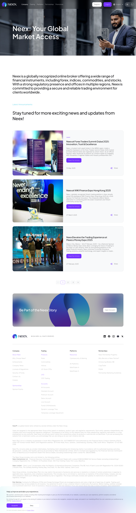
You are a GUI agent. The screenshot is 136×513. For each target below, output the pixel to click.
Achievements (17, 362)
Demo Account (46, 398)
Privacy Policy (30, 510)
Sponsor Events (17, 389)
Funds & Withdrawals (48, 405)
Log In (107, 4)
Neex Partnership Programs (108, 355)
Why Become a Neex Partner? (109, 358)
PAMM (101, 369)
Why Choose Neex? (19, 358)
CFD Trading (45, 378)
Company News (17, 365)
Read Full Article (73, 160)
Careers (15, 380)
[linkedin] (105, 336)
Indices (43, 365)
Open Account (110, 310)
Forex (43, 358)
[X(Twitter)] (122, 336)
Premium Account (47, 395)
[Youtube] (118, 336)
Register (97, 4)
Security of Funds (18, 373)
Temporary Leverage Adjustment (52, 413)
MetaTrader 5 (74, 371)
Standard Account (47, 391)
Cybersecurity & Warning (78, 358)
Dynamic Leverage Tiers (49, 409)
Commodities (45, 362)
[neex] (9, 4)
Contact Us (16, 376)
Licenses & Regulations (20, 369)
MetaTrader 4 (74, 367)
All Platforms (74, 364)
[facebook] (109, 336)
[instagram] (113, 336)
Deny (31, 505)
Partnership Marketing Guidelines (110, 373)
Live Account (45, 402)
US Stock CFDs (46, 369)
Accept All (15, 505)
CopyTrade (102, 365)
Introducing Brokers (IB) (106, 362)
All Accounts (45, 387)
